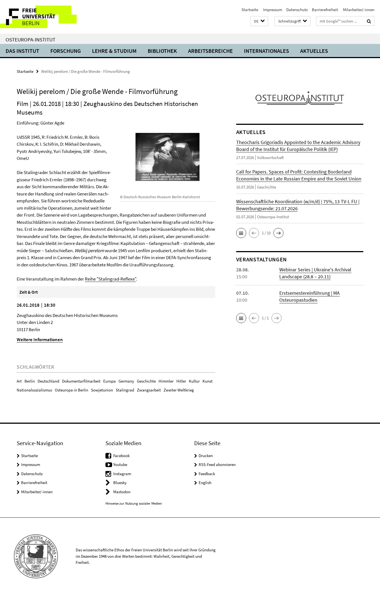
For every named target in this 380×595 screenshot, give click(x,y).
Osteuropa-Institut (30, 39)
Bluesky (120, 482)
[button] (259, 21)
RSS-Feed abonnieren (217, 464)
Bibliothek (162, 50)
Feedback (207, 473)
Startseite (249, 9)
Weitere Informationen (40, 339)
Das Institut (22, 50)
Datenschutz (297, 9)
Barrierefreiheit (325, 9)
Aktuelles (314, 50)
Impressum (272, 9)
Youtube (120, 464)
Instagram (122, 473)
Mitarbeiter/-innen (358, 9)
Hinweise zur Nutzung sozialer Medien (133, 503)
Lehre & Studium (114, 50)
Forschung (65, 50)
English (205, 482)
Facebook (121, 455)
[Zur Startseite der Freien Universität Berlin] (46, 17)
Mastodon (121, 491)
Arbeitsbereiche (210, 50)
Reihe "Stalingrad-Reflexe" (110, 279)
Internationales (266, 50)
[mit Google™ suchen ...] (369, 21)
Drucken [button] (206, 455)
